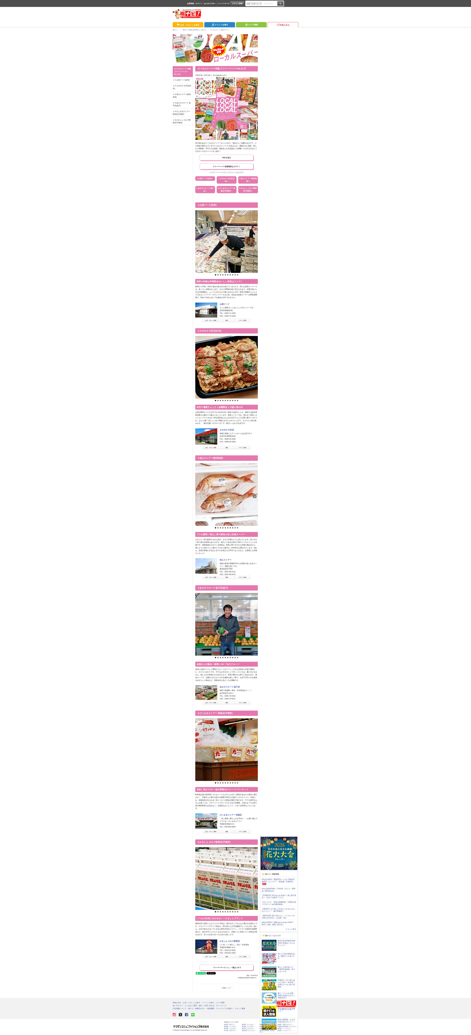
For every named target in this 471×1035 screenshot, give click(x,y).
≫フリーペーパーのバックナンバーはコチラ (226, 172)
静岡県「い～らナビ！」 (284, 1028)
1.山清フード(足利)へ (205, 178)
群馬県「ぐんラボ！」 (231, 1028)
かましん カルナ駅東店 (230, 941)
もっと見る (292, 929)
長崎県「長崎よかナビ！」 (285, 1024)
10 (237, 274)
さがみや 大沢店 (227, 430)
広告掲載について (179, 1008)
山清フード (224, 304)
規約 (200, 1006)
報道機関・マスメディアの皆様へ (220, 1008)
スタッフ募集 (240, 1008)
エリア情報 (253, 25)
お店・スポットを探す (190, 25)
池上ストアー (225, 560)
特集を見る (285, 25)
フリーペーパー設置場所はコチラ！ (226, 166)
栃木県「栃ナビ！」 (230, 1024)
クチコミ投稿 (237, 3)
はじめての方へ (210, 3)
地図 (226, 320)
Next (255, 243)
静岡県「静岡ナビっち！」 (268, 1024)
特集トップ (226, 988)
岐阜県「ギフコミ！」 (266, 1026)
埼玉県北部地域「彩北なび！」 (267, 1031)
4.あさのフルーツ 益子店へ (205, 189)
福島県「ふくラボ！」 (231, 1026)
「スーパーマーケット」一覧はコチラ (226, 967)
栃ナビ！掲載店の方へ (196, 1008)
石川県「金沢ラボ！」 (231, 1030)
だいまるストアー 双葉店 (231, 815)
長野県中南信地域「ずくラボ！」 (287, 1026)
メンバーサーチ (224, 3)
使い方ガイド (178, 1006)
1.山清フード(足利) (182, 80)
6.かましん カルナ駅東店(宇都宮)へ (248, 189)
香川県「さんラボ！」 (248, 1028)
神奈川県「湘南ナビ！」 (267, 1028)
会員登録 (190, 3)
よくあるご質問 (191, 1006)
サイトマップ (221, 1006)
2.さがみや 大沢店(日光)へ (226, 179)
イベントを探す (221, 25)
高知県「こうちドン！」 (284, 1030)
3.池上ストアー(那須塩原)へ (248, 179)
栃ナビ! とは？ (287, 1009)
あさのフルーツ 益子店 (230, 687)
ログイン (199, 3)
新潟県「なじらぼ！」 (248, 1026)
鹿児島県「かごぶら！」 (249, 1030)
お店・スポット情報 (210, 320)
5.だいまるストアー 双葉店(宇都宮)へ (226, 189)
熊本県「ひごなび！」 (248, 1024)
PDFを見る (226, 158)
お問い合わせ (209, 1006)
